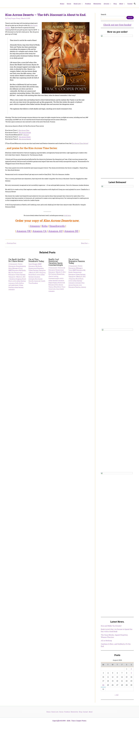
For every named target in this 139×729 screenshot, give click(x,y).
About (90, 712)
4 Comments (13, 264)
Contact (85, 712)
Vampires (12, 277)
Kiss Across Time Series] (80, 143)
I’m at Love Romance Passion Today (77, 261)
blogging (18, 279)
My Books (22, 270)
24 (103, 685)
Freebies (67, 712)
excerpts (31, 279)
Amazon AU (55, 231)
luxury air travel (39, 281)
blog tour (42, 272)
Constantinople (54, 278)
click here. (67, 215)
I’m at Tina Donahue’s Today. (36, 260)
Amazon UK (23, 231)
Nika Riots (57, 287)
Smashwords (57, 226)
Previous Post (10, 243)
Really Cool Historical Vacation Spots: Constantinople (56, 262)
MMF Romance (14, 270)
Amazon (35, 226)
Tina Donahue (33, 283)
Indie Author (19, 283)
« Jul (116, 695)
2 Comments (53, 268)
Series (61, 712)
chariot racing (53, 276)
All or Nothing (106, 641)
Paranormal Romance (36, 268)
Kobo (45, 226)
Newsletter (74, 712)
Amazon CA (40, 231)
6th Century (52, 274)
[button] (81, 4)
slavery (83, 287)
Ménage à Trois (17, 268)
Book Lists (54, 712)
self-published (13, 285)
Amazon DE (71, 231)
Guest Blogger (33, 264)
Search (103, 14)
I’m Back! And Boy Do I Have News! (17, 260)
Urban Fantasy (20, 275)
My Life (11, 272)
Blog (80, 712)
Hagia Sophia (53, 283)
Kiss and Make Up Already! (111, 626)
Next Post (85, 243)
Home (49, 712)
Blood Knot (32, 275)
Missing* (26, 135)
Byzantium (60, 274)
